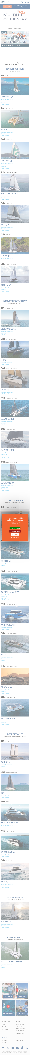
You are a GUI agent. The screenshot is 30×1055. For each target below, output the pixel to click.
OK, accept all (15, 528)
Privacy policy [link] (15, 537)
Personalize (15, 534)
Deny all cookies (15, 531)
